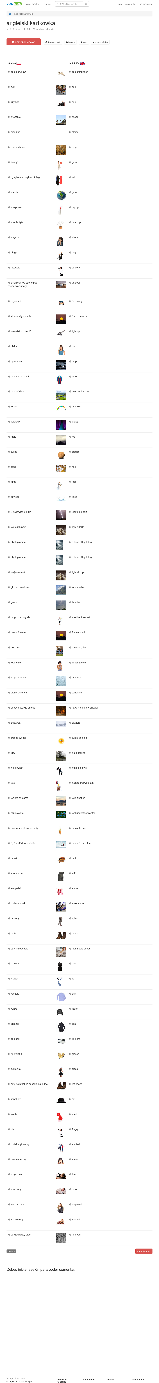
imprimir (71, 42)
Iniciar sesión (146, 3)
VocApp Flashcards (16, 1378)
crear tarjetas (32, 3)
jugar (84, 42)
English (11, 1250)
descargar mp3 (53, 42)
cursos (47, 3)
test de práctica (101, 42)
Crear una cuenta (126, 3)
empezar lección (24, 42)
